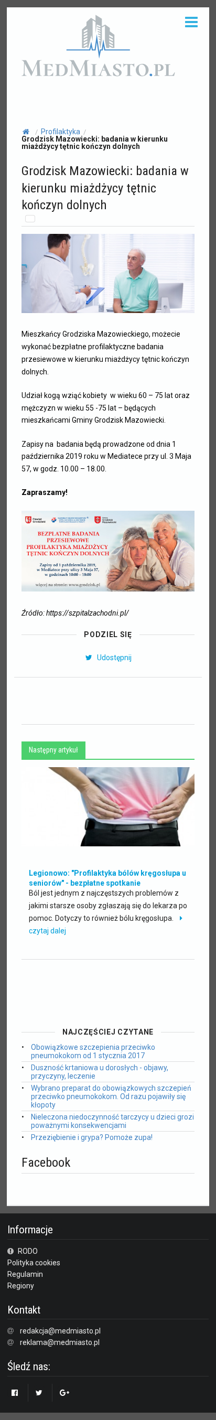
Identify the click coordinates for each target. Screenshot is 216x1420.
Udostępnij (113, 657)
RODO (27, 1251)
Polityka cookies (33, 1262)
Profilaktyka (60, 131)
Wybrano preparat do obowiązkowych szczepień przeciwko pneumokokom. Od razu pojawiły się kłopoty (111, 1096)
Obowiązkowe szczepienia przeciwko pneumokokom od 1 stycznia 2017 (93, 1051)
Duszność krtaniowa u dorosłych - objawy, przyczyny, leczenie (99, 1071)
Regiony (20, 1286)
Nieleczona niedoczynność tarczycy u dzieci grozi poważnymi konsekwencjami (112, 1121)
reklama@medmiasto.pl (60, 1342)
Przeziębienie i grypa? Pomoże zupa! (92, 1137)
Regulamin (25, 1274)
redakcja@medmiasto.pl (60, 1331)
